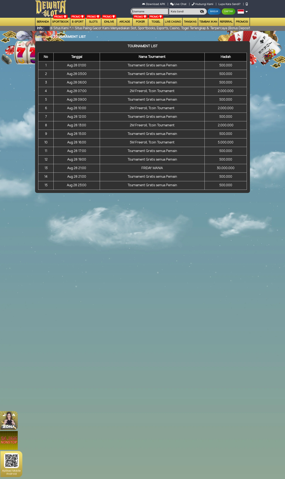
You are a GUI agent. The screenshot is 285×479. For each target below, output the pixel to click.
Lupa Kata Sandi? (229, 4)
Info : (40, 28)
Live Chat (180, 4)
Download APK (155, 4)
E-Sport (78, 21)
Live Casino (173, 21)
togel (155, 21)
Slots (93, 21)
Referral (226, 21)
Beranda (43, 21)
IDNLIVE (109, 21)
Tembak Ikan (208, 21)
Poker (140, 21)
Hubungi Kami (204, 4)
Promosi (242, 21)
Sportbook (60, 21)
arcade (124, 21)
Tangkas (190, 21)
